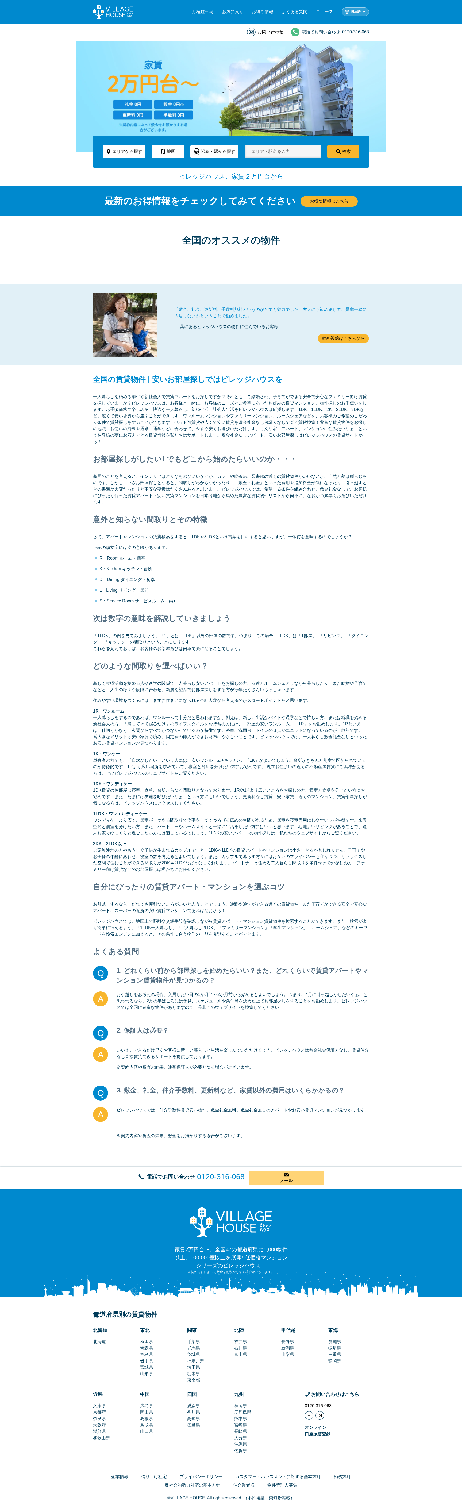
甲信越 (288, 1330)
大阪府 (99, 1425)
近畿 (98, 1394)
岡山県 (146, 1412)
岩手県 (146, 1361)
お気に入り (232, 11)
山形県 (146, 1373)
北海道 (100, 1330)
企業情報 (119, 1476)
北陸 (239, 1330)
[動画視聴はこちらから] (125, 325)
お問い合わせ (270, 31)
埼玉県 (193, 1367)
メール (286, 1180)
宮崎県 (240, 1425)
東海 (333, 1330)
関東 (192, 1330)
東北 (145, 1330)
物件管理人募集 (282, 1485)
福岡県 (240, 1405)
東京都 (193, 1380)
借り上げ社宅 (154, 1476)
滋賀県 (99, 1431)
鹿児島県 (242, 1412)
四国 (192, 1394)
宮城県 (146, 1367)
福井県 (240, 1341)
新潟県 (287, 1348)
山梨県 (287, 1354)
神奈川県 (195, 1361)
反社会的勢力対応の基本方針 (192, 1485)
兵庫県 (99, 1405)
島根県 (146, 1418)
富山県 (240, 1354)
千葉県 (193, 1341)
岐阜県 (334, 1348)
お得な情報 (262, 11)
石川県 (240, 1348)
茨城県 (193, 1354)
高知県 (193, 1418)
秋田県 (146, 1341)
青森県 (146, 1348)
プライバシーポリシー (201, 1476)
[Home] (231, 1221)
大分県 (240, 1438)
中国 (145, 1394)
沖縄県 (240, 1444)
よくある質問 (294, 11)
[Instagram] (319, 1415)
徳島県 (193, 1425)
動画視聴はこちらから (343, 338)
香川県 (193, 1412)
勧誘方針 (342, 1476)
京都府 (99, 1412)
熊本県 (240, 1418)
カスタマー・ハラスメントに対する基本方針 (278, 1476)
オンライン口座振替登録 (317, 1430)
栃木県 (193, 1373)
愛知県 (334, 1341)
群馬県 (193, 1348)
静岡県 (334, 1361)
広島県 (146, 1405)
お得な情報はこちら (329, 201)
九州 (239, 1394)
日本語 (356, 12)
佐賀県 (240, 1450)
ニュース (324, 11)
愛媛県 (193, 1405)
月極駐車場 (202, 11)
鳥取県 (146, 1425)
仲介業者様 (244, 1485)
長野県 (287, 1341)
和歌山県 (101, 1438)
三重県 (334, 1354)
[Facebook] (309, 1415)
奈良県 (99, 1418)
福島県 (146, 1354)
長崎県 (240, 1431)
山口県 (146, 1431)
